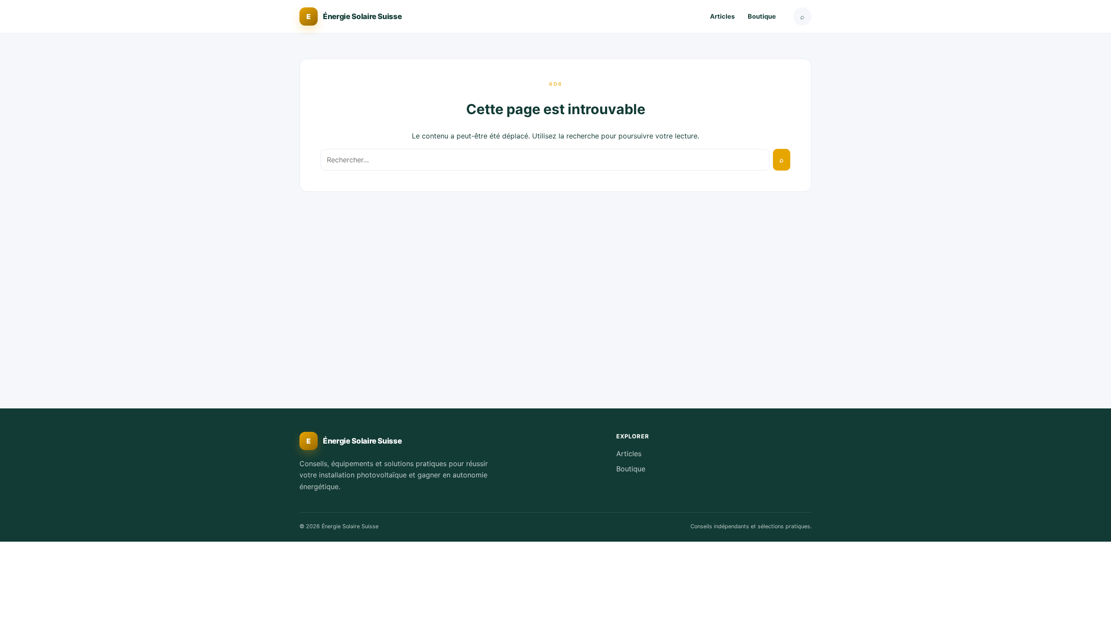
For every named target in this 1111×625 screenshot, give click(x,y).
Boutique (762, 16)
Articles (722, 16)
